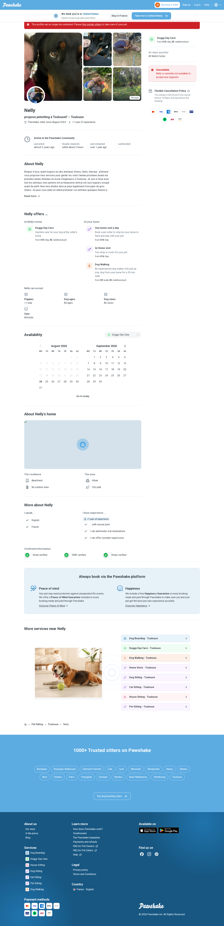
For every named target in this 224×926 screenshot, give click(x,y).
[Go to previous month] (41, 346)
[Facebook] (142, 854)
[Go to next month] (125, 346)
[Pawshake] (12, 5)
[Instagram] (149, 854)
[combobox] (123, 335)
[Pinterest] (156, 854)
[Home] (25, 724)
